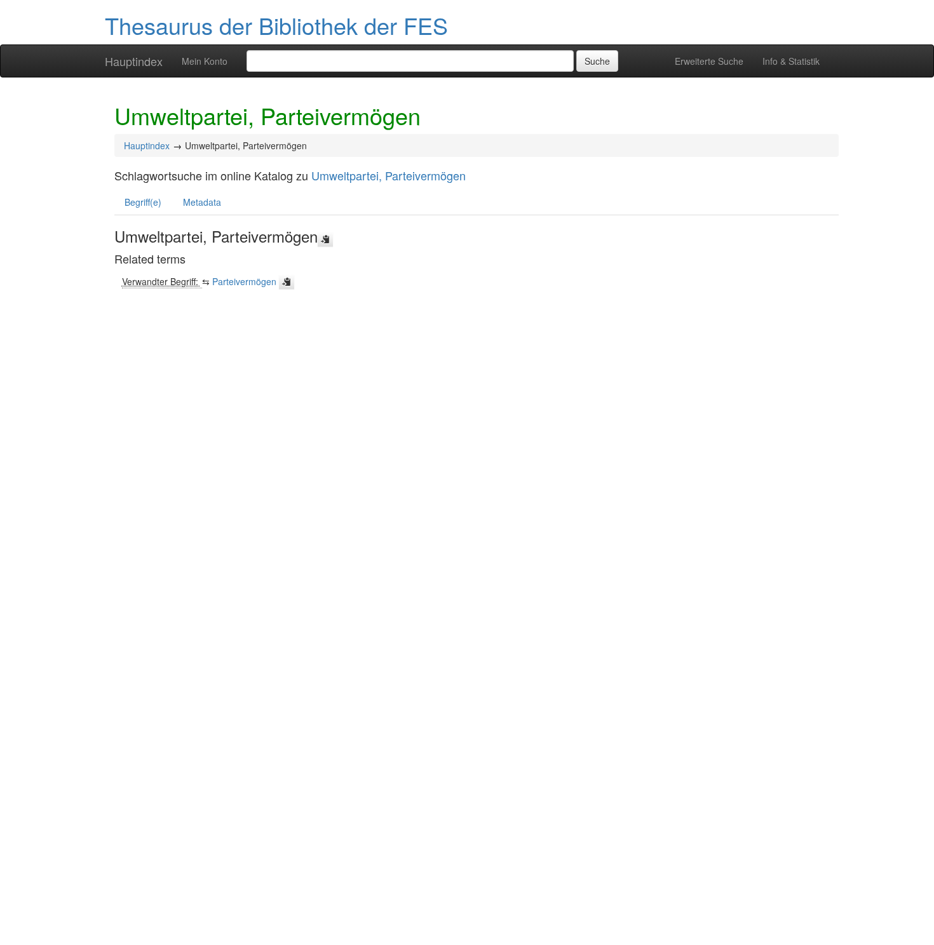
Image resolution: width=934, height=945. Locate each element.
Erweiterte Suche (709, 61)
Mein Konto (204, 61)
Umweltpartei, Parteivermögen (388, 175)
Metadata (202, 202)
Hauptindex (134, 61)
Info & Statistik (791, 61)
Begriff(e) (143, 202)
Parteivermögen (244, 281)
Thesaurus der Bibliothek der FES (276, 25)
